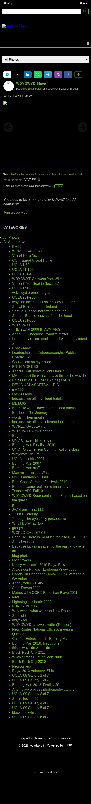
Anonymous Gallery (27, 583)
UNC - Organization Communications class (46, 449)
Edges (17, 436)
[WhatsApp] (38, 74)
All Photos (11, 237)
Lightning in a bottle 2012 (32, 602)
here (48, 174)
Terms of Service (59, 738)
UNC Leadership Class (30, 477)
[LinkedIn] (28, 74)
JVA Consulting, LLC (28, 509)
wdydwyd (68, 174)
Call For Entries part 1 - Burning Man (40, 639)
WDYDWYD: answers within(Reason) (41, 625)
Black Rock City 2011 (29, 652)
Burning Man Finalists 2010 (33, 445)
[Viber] (58, 74)
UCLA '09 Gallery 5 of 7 (30, 708)
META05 (19, 403)
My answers (21, 560)
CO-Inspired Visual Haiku (32, 260)
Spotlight (19, 615)
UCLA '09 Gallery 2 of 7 (30, 680)
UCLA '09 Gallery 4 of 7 (30, 703)
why (81, 174)
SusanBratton (35, 88)
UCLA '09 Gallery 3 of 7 (30, 694)
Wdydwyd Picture (26, 454)
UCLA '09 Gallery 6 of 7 (30, 717)
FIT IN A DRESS (25, 366)
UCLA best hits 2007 (28, 459)
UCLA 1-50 (21, 265)
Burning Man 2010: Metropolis (35, 643)
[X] (17, 74)
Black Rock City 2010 (29, 662)
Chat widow (21, 348)
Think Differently (25, 514)
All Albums (12, 242)
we (76, 174)
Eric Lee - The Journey (30, 413)
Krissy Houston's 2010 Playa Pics (38, 565)
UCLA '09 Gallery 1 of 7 (30, 675)
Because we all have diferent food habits (44, 408)
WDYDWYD (22, 325)
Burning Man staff (26, 468)
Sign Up (8, 3)
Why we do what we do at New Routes (42, 611)
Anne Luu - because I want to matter (40, 334)
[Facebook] (68, 74)
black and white (24, 712)
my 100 (18, 389)
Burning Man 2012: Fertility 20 (35, 685)
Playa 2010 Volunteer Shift (33, 671)
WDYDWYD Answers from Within (38, 279)
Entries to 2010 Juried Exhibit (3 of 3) (41, 380)
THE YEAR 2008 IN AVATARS (36, 329)
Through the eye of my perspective (39, 519)
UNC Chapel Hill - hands (31, 440)
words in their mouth (28, 417)
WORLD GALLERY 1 (29, 251)
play (60, 174)
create (41, 174)
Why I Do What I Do (27, 523)
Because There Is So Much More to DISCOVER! (50, 537)
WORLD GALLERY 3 (29, 533)
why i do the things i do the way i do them (44, 302)
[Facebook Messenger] (7, 74)
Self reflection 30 (25, 698)
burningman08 (28, 174)
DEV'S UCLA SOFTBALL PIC (35, 385)
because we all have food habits (37, 399)
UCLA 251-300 (24, 320)
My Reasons (22, 394)
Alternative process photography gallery (43, 689)
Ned (15, 597)
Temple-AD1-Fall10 (27, 491)
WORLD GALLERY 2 (29, 426)
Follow (59, 186)
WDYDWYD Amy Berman (32, 431)
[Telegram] (48, 74)
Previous (8, 127)
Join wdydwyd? (15, 212)
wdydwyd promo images (31, 293)
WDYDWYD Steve (31, 83)
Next (83, 127)
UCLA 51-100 (23, 269)
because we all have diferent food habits (43, 422)
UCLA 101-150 (24, 274)
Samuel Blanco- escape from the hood (42, 316)
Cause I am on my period (31, 362)
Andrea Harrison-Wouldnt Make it (38, 371)
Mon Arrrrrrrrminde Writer (31, 472)
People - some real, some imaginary (40, 486)
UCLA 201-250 (24, 297)
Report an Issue (31, 738)
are (8, 174)
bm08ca (15, 174)
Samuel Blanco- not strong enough (39, 311)
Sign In (83, 3)
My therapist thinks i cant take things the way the (49, 375)
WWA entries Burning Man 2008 (37, 657)
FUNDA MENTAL (26, 606)
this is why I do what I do (31, 648)
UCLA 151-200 (24, 288)
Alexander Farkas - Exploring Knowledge (44, 569)
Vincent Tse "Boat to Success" (35, 283)
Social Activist (23, 542)
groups (17, 528)
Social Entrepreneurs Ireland (34, 307)
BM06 (16, 246)
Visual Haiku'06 (24, 256)
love (54, 174)
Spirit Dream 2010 (26, 588)
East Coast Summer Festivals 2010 (39, 482)
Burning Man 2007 (26, 463)
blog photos (21, 556)
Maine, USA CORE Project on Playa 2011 (45, 592)
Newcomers (21, 666)
